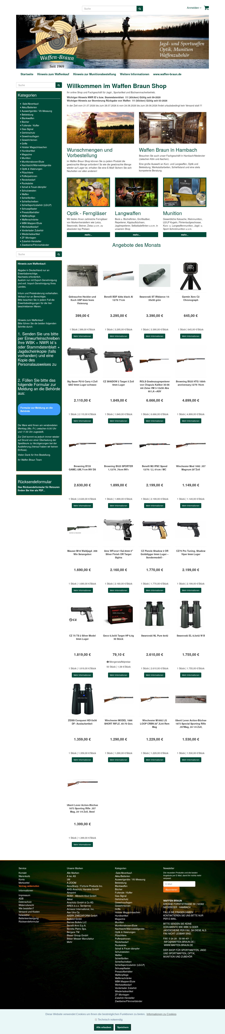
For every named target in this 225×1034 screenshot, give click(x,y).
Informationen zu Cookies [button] (161, 1014)
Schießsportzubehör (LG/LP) (36, 205)
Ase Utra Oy (73, 912)
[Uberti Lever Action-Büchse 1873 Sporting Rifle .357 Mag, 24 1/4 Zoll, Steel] (82, 784)
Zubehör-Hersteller (31, 241)
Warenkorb (24, 876)
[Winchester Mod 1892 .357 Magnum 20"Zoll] (190, 445)
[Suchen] (140, 8)
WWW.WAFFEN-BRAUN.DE (178, 945)
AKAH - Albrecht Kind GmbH (81, 895)
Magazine (26, 154)
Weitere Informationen (134, 74)
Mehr (69, 942)
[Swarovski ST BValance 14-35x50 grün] (154, 275)
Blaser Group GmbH (77, 935)
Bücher (25, 121)
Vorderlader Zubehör (32, 230)
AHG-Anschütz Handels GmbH (83, 889)
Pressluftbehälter (30, 212)
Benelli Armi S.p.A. (76, 925)
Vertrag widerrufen (29, 886)
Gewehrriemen (29, 139)
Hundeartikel (28, 150)
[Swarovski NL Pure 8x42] (154, 614)
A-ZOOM (71, 882)
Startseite (27, 74)
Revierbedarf (28, 179)
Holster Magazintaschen (34, 147)
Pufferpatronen (29, 176)
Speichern (123, 1027)
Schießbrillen (28, 197)
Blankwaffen (27, 118)
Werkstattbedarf (29, 226)
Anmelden (193, 8)
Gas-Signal (27, 129)
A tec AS (71, 876)
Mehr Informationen (82, 336)
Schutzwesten (28, 190)
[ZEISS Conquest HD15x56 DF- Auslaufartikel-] (82, 699)
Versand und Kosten (29, 911)
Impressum (24, 895)
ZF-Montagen (28, 237)
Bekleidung (27, 114)
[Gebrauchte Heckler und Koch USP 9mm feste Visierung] (82, 275)
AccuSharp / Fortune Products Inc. (85, 886)
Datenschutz (25, 901)
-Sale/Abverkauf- (30, 103)
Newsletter (24, 915)
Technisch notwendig (110, 1019)
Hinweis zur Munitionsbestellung (94, 74)
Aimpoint (71, 892)
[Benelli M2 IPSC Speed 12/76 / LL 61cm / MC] (154, 445)
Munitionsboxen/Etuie (32, 161)
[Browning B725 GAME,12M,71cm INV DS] (82, 445)
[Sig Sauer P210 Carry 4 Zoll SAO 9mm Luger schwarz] (82, 360)
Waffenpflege (28, 215)
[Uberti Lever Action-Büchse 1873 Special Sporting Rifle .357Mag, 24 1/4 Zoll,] (190, 699)
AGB (21, 898)
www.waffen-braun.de (167, 74)
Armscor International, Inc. (80, 909)
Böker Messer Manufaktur (80, 938)
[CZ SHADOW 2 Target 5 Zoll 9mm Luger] (118, 360)
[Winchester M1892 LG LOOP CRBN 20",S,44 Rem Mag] (154, 699)
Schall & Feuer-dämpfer (33, 187)
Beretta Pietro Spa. (77, 928)
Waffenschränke (29, 219)
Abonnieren (171, 889)
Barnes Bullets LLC (77, 922)
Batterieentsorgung (29, 918)
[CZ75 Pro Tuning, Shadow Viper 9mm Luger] (190, 530)
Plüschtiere (27, 172)
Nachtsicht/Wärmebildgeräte (36, 165)
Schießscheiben (29, 201)
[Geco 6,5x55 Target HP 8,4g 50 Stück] (118, 614)
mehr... (88, 234)
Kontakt (23, 872)
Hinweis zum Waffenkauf (53, 74)
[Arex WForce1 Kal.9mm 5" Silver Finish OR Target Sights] (118, 530)
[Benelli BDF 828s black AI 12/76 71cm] (118, 275)
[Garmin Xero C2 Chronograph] (190, 275)
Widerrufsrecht (26, 905)
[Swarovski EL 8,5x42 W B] (190, 614)
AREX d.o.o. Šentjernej (79, 905)
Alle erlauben (103, 1027)
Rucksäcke (27, 183)
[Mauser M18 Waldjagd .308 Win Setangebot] (82, 530)
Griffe (24, 143)
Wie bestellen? (26, 908)
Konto (22, 879)
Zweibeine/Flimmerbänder (35, 244)
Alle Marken (73, 872)
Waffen (25, 194)
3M (68, 879)
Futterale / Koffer (30, 125)
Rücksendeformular (29, 921)
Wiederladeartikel (30, 234)
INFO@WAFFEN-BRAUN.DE (179, 941)
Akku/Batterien (29, 107)
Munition (26, 158)
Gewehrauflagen (30, 136)
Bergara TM (73, 932)
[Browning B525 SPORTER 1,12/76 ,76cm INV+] (118, 445)
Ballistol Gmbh (74, 918)
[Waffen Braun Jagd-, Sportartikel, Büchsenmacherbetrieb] (56, 41)
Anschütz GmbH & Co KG (80, 902)
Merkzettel (24, 882)
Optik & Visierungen (31, 168)
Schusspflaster (29, 208)
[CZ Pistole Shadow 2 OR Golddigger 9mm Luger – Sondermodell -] (154, 530)
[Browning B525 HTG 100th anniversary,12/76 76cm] (190, 360)
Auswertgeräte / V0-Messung (36, 111)
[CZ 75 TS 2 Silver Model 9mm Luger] (82, 614)
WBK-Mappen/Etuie (31, 223)
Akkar (70, 899)
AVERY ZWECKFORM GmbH (82, 915)
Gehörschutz (28, 132)
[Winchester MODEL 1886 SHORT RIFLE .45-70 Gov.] (118, 699)
